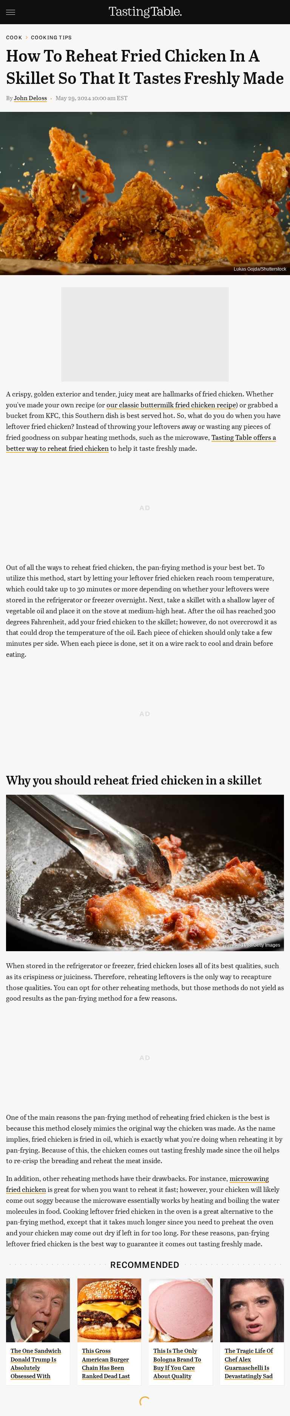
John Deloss (30, 97)
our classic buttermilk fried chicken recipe (171, 404)
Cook (14, 37)
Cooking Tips (51, 37)
